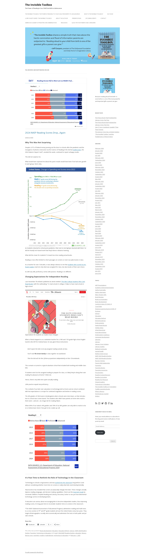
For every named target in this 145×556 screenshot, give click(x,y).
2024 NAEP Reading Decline (66, 533)
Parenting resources (101, 370)
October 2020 (99, 219)
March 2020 (98, 236)
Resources (64, 23)
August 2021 (98, 200)
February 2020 (99, 238)
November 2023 (100, 170)
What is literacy (99, 391)
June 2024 (98, 162)
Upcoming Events (90, 18)
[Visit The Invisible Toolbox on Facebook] (109, 404)
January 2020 (99, 240)
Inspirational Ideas (100, 332)
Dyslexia (97, 311)
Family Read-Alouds (101, 325)
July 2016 (97, 271)
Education (55, 531)
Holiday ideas (99, 328)
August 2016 (98, 269)
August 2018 (98, 245)
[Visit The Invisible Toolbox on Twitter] (102, 404)
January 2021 (99, 212)
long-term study (78, 492)
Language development (102, 337)
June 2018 (98, 247)
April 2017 (98, 254)
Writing (97, 396)
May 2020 (98, 231)
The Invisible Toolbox (38, 4)
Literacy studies (100, 347)
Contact (103, 18)
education (78, 533)
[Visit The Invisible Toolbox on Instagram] (99, 404)
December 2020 (99, 214)
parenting (36, 535)
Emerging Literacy (100, 321)
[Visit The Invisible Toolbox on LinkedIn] (112, 404)
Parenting (33, 533)
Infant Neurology (100, 330)
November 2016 (100, 262)
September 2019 (100, 243)
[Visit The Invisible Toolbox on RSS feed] (96, 404)
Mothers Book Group (101, 354)
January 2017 (99, 257)
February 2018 (99, 250)
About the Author (62, 18)
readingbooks (49, 535)
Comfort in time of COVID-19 (103, 304)
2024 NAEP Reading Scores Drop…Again (45, 132)
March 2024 (98, 165)
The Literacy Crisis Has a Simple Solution (107, 132)
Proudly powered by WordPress (34, 552)
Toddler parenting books (102, 389)
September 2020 (100, 221)
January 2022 (99, 196)
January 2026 (99, 151)
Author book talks (100, 290)
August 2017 (98, 252)
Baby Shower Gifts (100, 295)
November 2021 (100, 198)
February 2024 (99, 167)
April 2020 (98, 233)
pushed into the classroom (63, 483)
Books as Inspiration (101, 299)
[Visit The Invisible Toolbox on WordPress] (106, 404)
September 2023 (100, 174)
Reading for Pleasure (101, 380)
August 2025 (98, 153)
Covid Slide (98, 306)
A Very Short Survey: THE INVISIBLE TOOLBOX (38, 18)
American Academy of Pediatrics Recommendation (41, 23)
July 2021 (97, 203)
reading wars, (77, 150)
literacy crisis (29, 535)
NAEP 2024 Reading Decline (103, 358)
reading (42, 535)
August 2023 (98, 177)
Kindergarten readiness (102, 335)
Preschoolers (99, 372)
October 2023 (99, 172)
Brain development (45, 531)
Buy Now (110, 14)
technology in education (61, 535)
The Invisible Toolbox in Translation (105, 387)
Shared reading (100, 382)
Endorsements (99, 323)
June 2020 (98, 229)
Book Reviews (99, 297)
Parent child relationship (102, 363)
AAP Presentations (100, 285)
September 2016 (100, 266)
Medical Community (101, 349)
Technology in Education (44, 533)
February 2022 (99, 193)
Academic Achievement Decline (104, 288)
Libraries (97, 339)
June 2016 (98, 273)
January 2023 (99, 184)
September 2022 (100, 186)
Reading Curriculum (101, 377)
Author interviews (100, 292)
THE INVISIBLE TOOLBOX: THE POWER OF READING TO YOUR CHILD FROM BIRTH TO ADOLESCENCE (52, 14)
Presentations (76, 18)
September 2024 (100, 160)
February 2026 (99, 148)
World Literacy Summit (101, 394)
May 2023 (98, 179)
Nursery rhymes (100, 361)
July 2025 (97, 155)
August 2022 (98, 188)
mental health (99, 351)
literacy (84, 533)
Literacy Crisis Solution (102, 344)
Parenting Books (100, 368)
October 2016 (99, 264)
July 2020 (97, 226)
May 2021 (98, 205)
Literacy (72, 531)
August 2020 (98, 224)
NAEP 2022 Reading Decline (103, 356)
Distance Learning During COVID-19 (105, 309)
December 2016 (99, 259)
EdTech (97, 313)
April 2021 (98, 207)
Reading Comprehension (102, 375)
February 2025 (99, 158)
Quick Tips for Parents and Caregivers (83, 23)
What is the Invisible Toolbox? (93, 14)
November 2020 (100, 217)
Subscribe (100, 432)
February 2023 (99, 181)
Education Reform (64, 531)
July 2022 (97, 191)
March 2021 (98, 210)
